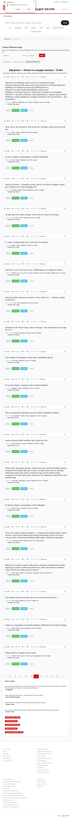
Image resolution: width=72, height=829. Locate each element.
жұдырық (14, 388)
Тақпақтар (6, 788)
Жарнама (6, 754)
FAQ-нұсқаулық (7, 760)
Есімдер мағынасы (42, 765)
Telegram (24, 110)
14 (31, 676)
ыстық (26, 273)
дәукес (14, 508)
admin (8, 77)
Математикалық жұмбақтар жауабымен (15, 798)
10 (10, 676)
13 (25, 676)
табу (27, 656)
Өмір (26, 28)
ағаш (13, 573)
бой (26, 573)
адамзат (17, 416)
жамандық (22, 480)
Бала (47, 28)
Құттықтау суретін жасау (10, 805)
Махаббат (18, 28)
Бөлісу (8, 110)
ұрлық (42, 540)
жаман (14, 656)
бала (18, 656)
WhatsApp (15, 110)
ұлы (13, 416)
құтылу (22, 656)
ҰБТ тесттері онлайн (43, 772)
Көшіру (32, 110)
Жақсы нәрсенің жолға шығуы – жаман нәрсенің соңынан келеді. (24, 695)
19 (57, 676)
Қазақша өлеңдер (42, 749)
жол (26, 102)
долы (13, 160)
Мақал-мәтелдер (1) (18, 62)
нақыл (30, 102)
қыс (19, 273)
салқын (63, 273)
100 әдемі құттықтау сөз (10, 802)
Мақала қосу (40, 779)
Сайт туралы (6, 749)
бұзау (13, 245)
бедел (17, 628)
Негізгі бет (7, 39)
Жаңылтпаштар (41, 760)
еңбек (23, 416)
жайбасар (21, 102)
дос (13, 600)
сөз (13, 360)
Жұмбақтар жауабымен (44, 751)
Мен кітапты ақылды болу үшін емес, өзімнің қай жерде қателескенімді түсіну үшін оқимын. (32, 710)
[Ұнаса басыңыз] (65, 77)
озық (16, 217)
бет (13, 333)
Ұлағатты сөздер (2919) (32, 62)
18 (52, 676)
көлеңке (22, 573)
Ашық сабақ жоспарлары (44, 763)
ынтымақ (14, 190)
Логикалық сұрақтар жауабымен (12, 793)
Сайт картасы (7, 756)
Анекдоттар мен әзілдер (44, 758)
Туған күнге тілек (36, 31)
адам (17, 573)
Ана (10, 28)
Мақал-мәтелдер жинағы (44, 754)
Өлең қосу (40, 786)
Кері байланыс (7, 758)
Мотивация (40, 767)
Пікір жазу (43, 77)
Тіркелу (65, 2)
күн (22, 273)
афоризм (36, 102)
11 (15, 676)
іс (12, 303)
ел (12, 540)
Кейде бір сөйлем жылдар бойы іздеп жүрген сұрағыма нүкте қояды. (25, 702)
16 (41, 676)
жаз (59, 273)
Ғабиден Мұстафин (13, 104)
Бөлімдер (8, 16)
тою (14, 303)
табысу (28, 333)
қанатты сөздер (45, 102)
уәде (13, 628)
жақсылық (15, 480)
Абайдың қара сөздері (9, 786)
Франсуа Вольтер (13, 418)
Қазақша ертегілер (42, 770)
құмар (20, 190)
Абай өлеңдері (7, 779)
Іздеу (65, 23)
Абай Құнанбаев (58, 28)
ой (51, 573)
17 (46, 676)
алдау (16, 540)
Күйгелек (14, 102)
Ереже (5, 751)
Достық (34, 28)
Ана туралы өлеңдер (9, 784)
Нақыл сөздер (41, 756)
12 (20, 676)
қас (38, 600)
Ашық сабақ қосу (42, 784)
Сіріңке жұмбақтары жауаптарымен (13, 795)
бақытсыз (19, 443)
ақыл (13, 443)
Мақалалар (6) (7, 62)
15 (36, 676)
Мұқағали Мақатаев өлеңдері (12, 781)
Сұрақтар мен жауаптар (10, 791)
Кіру (57, 2)
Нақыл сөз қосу (41, 781)
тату (13, 217)
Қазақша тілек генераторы (11, 807)
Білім (41, 28)
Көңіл (13, 132)
